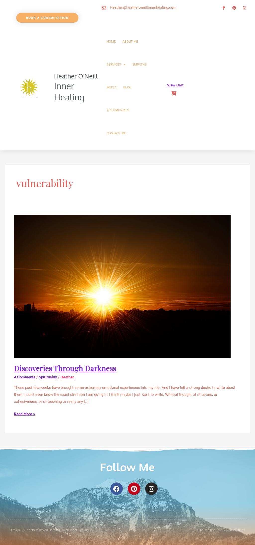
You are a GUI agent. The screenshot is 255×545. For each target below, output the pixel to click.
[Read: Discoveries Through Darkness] (122, 286)
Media (111, 87)
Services (114, 64)
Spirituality (48, 377)
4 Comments (24, 377)
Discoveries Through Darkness (65, 368)
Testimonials (118, 110)
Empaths (139, 64)
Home (111, 41)
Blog (127, 87)
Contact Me (116, 133)
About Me (130, 41)
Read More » (24, 413)
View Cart (175, 85)
